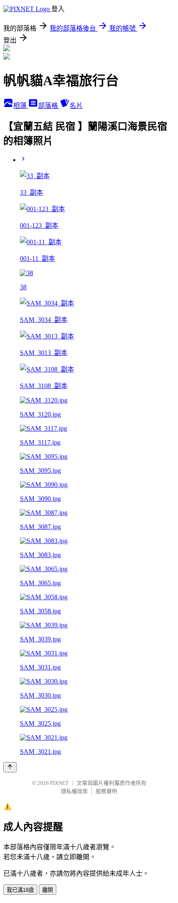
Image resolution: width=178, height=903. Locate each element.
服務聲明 (106, 791)
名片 (76, 105)
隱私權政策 (74, 791)
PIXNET (59, 783)
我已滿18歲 (20, 890)
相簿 (20, 105)
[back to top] (10, 767)
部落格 (49, 105)
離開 (47, 890)
